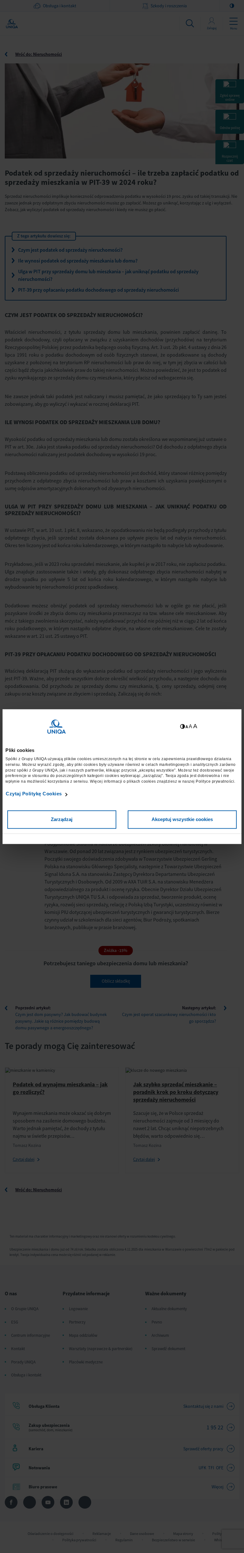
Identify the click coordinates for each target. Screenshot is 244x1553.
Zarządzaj (61, 819)
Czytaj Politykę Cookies (34, 794)
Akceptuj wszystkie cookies (182, 819)
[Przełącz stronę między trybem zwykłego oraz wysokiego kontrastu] (182, 726)
